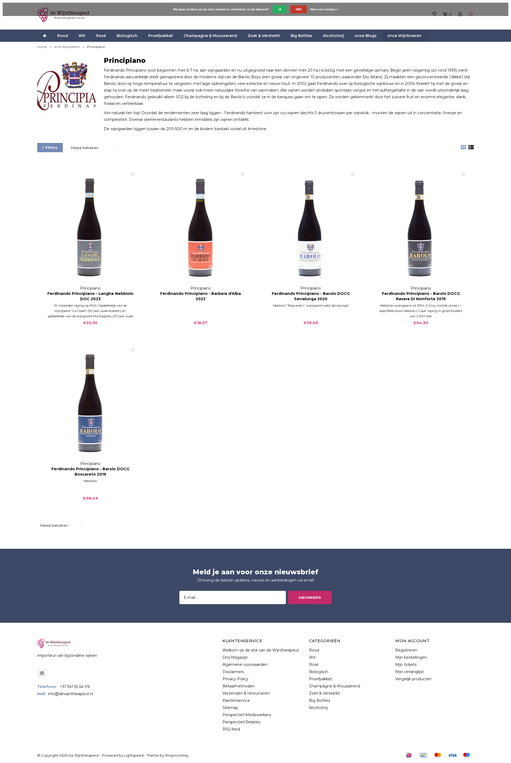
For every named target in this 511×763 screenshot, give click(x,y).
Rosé (101, 35)
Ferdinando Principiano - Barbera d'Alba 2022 (200, 296)
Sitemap (230, 707)
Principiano (96, 47)
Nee (299, 9)
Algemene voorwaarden (244, 664)
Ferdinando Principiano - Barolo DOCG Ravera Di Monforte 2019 (421, 296)
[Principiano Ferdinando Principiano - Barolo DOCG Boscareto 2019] (90, 404)
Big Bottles (301, 35)
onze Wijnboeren (404, 35)
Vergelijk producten (413, 679)
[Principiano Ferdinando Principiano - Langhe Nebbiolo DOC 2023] (90, 229)
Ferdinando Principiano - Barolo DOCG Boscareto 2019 (90, 472)
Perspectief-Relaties (241, 722)
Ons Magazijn (235, 657)
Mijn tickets (406, 664)
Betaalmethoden (238, 686)
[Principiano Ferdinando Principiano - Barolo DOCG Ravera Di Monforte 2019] (421, 229)
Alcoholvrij (333, 35)
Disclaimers (233, 671)
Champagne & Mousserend (210, 35)
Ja (280, 9)
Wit (82, 35)
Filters (51, 147)
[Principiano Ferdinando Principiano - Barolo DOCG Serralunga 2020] (310, 229)
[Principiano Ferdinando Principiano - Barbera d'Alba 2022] (200, 229)
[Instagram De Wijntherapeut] (42, 673)
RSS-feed (231, 729)
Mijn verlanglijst (409, 671)
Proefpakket (160, 35)
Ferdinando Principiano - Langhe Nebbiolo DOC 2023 (90, 296)
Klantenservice (236, 700)
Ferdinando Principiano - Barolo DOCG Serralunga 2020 (311, 296)
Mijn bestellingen (411, 657)
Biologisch (127, 35)
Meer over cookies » (324, 9)
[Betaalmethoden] (409, 755)
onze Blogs (366, 35)
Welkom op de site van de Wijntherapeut (260, 650)
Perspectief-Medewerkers (246, 714)
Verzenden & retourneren (246, 693)
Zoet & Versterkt (264, 35)
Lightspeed (134, 755)
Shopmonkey (176, 755)
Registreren (406, 650)
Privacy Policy (235, 679)
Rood (62, 35)
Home (42, 47)
